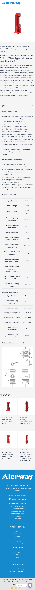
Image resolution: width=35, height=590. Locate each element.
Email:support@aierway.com (17, 569)
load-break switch (17, 506)
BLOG (17, 557)
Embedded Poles (9, 46)
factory (17, 536)
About (17, 531)
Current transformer (17, 508)
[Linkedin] (19, 588)
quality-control (17, 544)
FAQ (17, 555)
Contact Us (17, 534)
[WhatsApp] (23, 588)
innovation (17, 541)
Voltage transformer (17, 511)
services (17, 539)
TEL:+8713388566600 (17, 571)
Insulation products (17, 513)
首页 (1, 46)
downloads (17, 552)
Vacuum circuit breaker (17, 503)
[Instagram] (16, 588)
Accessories (17, 519)
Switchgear (17, 516)
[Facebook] (12, 588)
